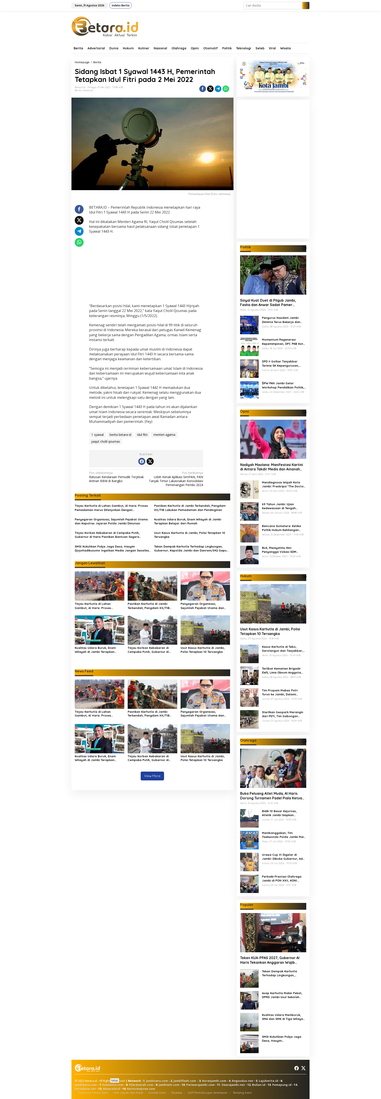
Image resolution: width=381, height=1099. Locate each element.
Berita (78, 90)
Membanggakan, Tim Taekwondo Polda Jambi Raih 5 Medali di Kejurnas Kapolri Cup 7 (283, 835)
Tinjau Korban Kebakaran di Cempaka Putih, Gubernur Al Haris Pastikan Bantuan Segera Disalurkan (107, 535)
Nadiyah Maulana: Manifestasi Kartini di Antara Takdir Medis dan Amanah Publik (271, 467)
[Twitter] (150, 461)
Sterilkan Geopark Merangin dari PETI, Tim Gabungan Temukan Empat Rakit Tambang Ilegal (282, 714)
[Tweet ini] (210, 88)
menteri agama (164, 435)
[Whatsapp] (225, 88)
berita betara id (120, 435)
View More (152, 776)
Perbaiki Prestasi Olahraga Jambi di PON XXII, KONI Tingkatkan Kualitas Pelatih (282, 878)
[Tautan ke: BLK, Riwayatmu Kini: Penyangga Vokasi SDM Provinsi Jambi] (249, 554)
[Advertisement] (146, 269)
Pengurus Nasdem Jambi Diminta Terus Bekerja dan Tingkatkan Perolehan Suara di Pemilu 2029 (283, 320)
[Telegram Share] (218, 88)
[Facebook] (141, 461)
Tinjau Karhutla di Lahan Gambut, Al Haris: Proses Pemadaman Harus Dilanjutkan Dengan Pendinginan (111, 508)
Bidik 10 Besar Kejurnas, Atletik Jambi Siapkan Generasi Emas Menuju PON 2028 (282, 813)
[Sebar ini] (202, 88)
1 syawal (97, 435)
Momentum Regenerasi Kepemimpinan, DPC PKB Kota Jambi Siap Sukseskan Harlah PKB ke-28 (283, 341)
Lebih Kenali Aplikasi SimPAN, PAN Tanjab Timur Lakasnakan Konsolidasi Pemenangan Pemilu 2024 (176, 479)
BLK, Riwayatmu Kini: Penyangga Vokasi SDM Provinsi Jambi (279, 549)
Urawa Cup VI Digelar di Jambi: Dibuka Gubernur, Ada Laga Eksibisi (283, 857)
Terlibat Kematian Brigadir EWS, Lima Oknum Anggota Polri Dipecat (281, 670)
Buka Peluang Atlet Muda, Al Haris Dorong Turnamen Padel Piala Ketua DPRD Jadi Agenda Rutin (271, 795)
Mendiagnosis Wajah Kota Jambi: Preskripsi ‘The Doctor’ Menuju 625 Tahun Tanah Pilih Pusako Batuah (284, 484)
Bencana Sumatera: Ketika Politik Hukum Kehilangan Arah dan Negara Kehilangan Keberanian (283, 528)
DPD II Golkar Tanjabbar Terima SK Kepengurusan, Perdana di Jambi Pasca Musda (280, 363)
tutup (114, 1080)
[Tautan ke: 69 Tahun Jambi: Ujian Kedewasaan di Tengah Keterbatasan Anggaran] (249, 511)
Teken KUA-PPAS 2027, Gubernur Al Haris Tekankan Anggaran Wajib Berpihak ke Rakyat (269, 960)
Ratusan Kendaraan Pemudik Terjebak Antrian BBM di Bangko (116, 477)
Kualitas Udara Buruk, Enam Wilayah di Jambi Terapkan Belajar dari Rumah (187, 521)
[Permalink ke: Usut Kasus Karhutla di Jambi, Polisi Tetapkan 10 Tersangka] (205, 630)
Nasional (88, 90)
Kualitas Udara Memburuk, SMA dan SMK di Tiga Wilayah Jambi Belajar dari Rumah (283, 1017)
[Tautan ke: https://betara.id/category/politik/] (304, 248)
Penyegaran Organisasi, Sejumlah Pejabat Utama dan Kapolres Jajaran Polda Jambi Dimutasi (111, 521)
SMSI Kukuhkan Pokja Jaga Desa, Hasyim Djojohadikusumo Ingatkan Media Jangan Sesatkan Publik (113, 548)
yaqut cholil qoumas (105, 441)
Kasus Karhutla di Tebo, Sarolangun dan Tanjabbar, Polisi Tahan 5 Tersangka (282, 649)
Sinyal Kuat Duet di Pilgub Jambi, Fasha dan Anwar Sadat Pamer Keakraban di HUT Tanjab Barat (268, 302)
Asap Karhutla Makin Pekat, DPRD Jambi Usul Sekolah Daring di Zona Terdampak (282, 995)
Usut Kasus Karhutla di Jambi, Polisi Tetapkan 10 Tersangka (189, 534)
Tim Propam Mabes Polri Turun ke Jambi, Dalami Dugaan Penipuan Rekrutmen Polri (283, 692)
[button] (306, 5)
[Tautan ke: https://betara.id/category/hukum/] (304, 576)
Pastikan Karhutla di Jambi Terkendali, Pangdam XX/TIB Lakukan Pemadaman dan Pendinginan (190, 507)
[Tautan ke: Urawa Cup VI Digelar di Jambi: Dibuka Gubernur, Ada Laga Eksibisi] (249, 861)
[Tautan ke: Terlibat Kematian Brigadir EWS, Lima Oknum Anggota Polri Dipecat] (249, 675)
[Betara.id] (104, 26)
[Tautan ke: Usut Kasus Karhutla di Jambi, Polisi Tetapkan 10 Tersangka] (273, 603)
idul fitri (142, 435)
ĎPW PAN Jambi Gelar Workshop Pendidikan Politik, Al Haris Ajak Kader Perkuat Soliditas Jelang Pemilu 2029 (283, 385)
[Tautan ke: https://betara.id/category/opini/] (304, 412)
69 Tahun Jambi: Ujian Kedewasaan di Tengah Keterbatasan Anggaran (280, 506)
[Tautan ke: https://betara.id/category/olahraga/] (304, 741)
